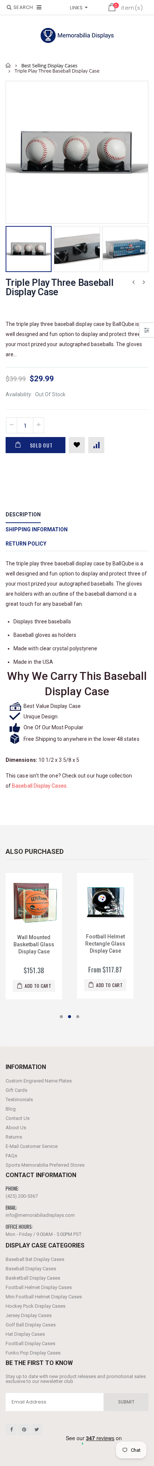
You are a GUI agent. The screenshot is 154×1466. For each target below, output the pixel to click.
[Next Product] (143, 282)
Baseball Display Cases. (40, 786)
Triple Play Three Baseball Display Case (60, 287)
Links (76, 7)
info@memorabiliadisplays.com (40, 1215)
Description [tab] (23, 514)
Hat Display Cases (25, 1334)
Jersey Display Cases (29, 1315)
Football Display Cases (30, 1343)
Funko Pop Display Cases (33, 1353)
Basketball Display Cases (33, 1278)
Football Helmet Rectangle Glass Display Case (105, 944)
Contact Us (18, 1118)
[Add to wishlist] (77, 445)
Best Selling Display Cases (49, 65)
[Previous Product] (133, 282)
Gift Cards (16, 1090)
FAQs (11, 1155)
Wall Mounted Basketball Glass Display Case (33, 944)
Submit (126, 1402)
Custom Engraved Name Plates (39, 1081)
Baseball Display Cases (31, 1268)
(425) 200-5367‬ (22, 1196)
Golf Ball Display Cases (31, 1325)
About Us (16, 1127)
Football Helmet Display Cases (39, 1287)
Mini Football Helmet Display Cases (44, 1296)
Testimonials (19, 1099)
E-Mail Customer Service (32, 1146)
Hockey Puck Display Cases (35, 1306)
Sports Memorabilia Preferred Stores (45, 1165)
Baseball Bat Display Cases (35, 1259)
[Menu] (39, 7)
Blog (11, 1109)
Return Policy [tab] (26, 544)
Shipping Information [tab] (37, 529)
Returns (14, 1137)
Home (8, 65)
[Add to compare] (96, 445)
